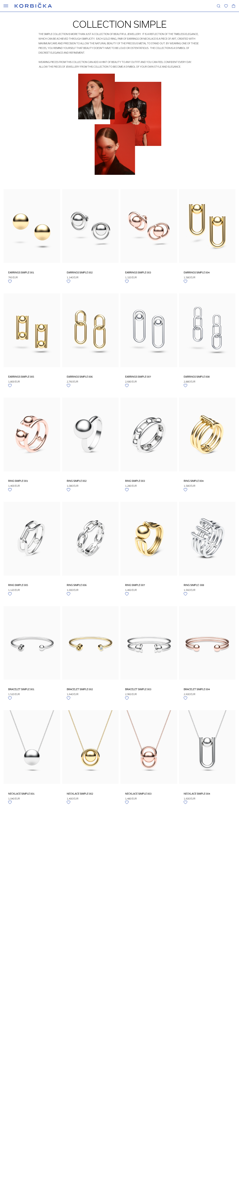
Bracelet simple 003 (138, 689)
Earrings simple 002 (80, 272)
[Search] (218, 6)
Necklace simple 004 (197, 793)
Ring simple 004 (194, 480)
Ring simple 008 (194, 585)
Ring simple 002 (77, 480)
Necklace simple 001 (21, 793)
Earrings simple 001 (21, 272)
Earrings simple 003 (138, 272)
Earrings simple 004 (197, 272)
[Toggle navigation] (6, 5)
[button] (226, 6)
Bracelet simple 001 (21, 689)
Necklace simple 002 (80, 793)
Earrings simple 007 (138, 376)
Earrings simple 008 (197, 376)
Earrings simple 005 (21, 376)
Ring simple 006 (77, 585)
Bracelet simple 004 (197, 689)
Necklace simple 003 (138, 793)
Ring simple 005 (18, 585)
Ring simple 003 (135, 480)
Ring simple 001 (18, 480)
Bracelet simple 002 (80, 689)
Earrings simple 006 (80, 376)
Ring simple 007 (135, 585)
